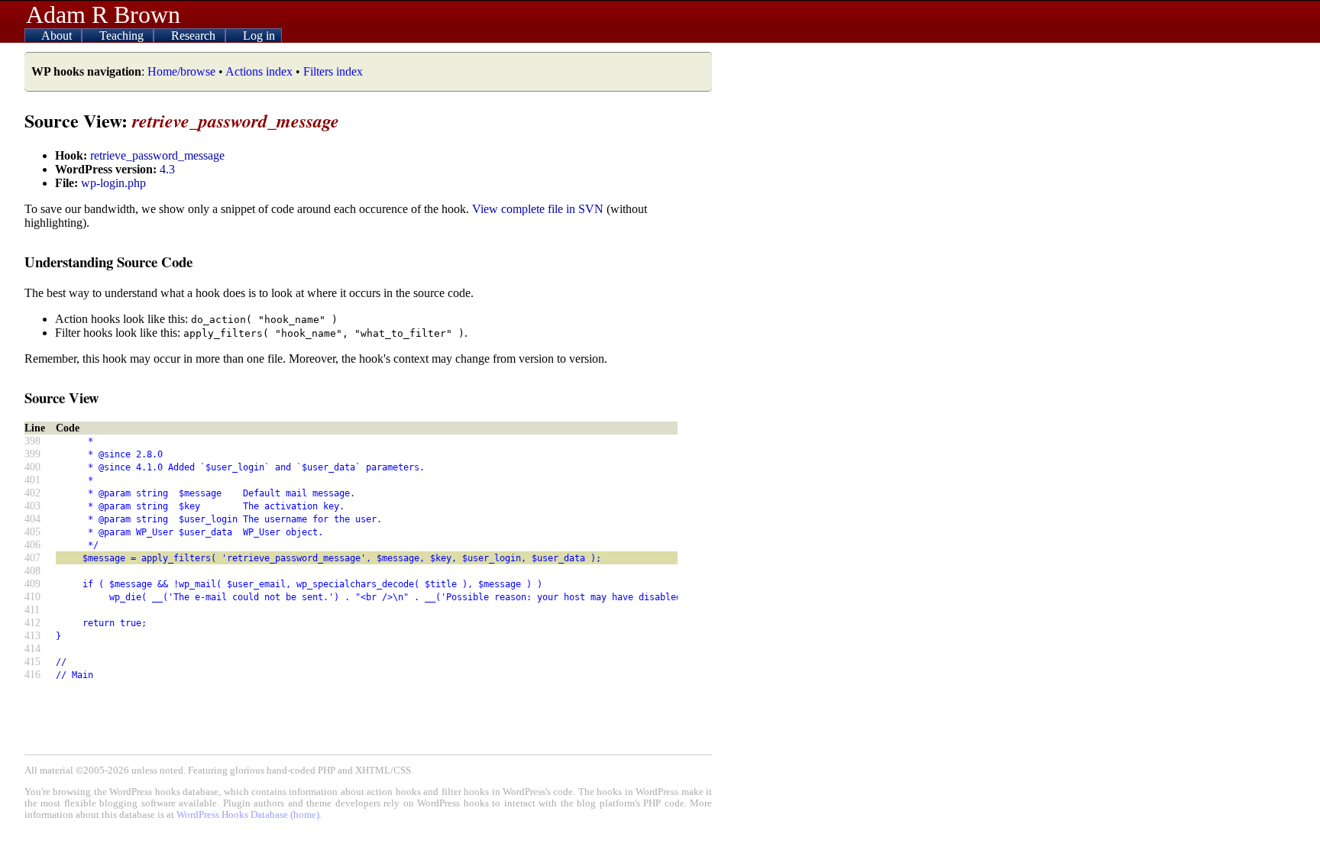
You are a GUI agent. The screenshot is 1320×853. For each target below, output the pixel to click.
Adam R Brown (103, 14)
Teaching (123, 35)
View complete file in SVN (537, 208)
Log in (259, 35)
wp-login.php (113, 182)
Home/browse (181, 71)
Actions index (259, 71)
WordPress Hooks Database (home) (247, 814)
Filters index (333, 71)
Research (194, 35)
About (58, 35)
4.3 (167, 169)
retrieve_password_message (157, 155)
